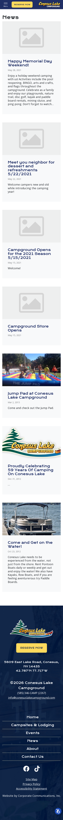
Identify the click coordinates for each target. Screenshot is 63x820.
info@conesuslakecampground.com (31, 697)
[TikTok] (37, 769)
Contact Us (33, 756)
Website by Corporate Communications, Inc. (31, 796)
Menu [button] (6, 6)
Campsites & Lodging (32, 725)
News (32, 741)
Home (33, 717)
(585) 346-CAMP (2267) (31, 693)
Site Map (31, 779)
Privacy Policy (31, 784)
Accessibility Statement (31, 788)
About (33, 749)
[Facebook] (26, 769)
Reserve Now (22, 4)
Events (32, 733)
